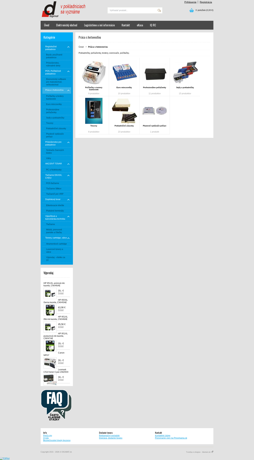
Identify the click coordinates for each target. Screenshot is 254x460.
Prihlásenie (190, 2)
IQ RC (153, 25)
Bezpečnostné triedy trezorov (56, 440)
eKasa (140, 25)
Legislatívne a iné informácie (99, 25)
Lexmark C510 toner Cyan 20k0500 (56, 370)
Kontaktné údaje (162, 435)
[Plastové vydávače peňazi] (154, 111)
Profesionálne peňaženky (154, 87)
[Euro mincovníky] (124, 73)
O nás (46, 438)
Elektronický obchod (66, 25)
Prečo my (47, 435)
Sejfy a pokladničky (185, 87)
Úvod (46, 25)
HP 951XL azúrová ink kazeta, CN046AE (54, 284)
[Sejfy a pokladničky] (185, 73)
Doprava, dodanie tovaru (110, 438)
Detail (61, 293)
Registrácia (206, 2)
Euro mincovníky (124, 87)
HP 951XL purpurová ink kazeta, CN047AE (56, 336)
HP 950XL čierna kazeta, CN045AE (56, 301)
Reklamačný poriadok (109, 435)
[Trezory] (93, 111)
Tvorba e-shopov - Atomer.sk (198, 452)
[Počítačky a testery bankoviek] (93, 73)
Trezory (93, 126)
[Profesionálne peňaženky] (154, 73)
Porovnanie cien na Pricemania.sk (171, 438)
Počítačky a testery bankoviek (93, 88)
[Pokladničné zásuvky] (124, 111)
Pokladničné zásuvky (124, 126)
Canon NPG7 (54, 354)
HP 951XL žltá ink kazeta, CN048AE (56, 318)
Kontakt (126, 25)
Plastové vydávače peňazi (154, 126)
